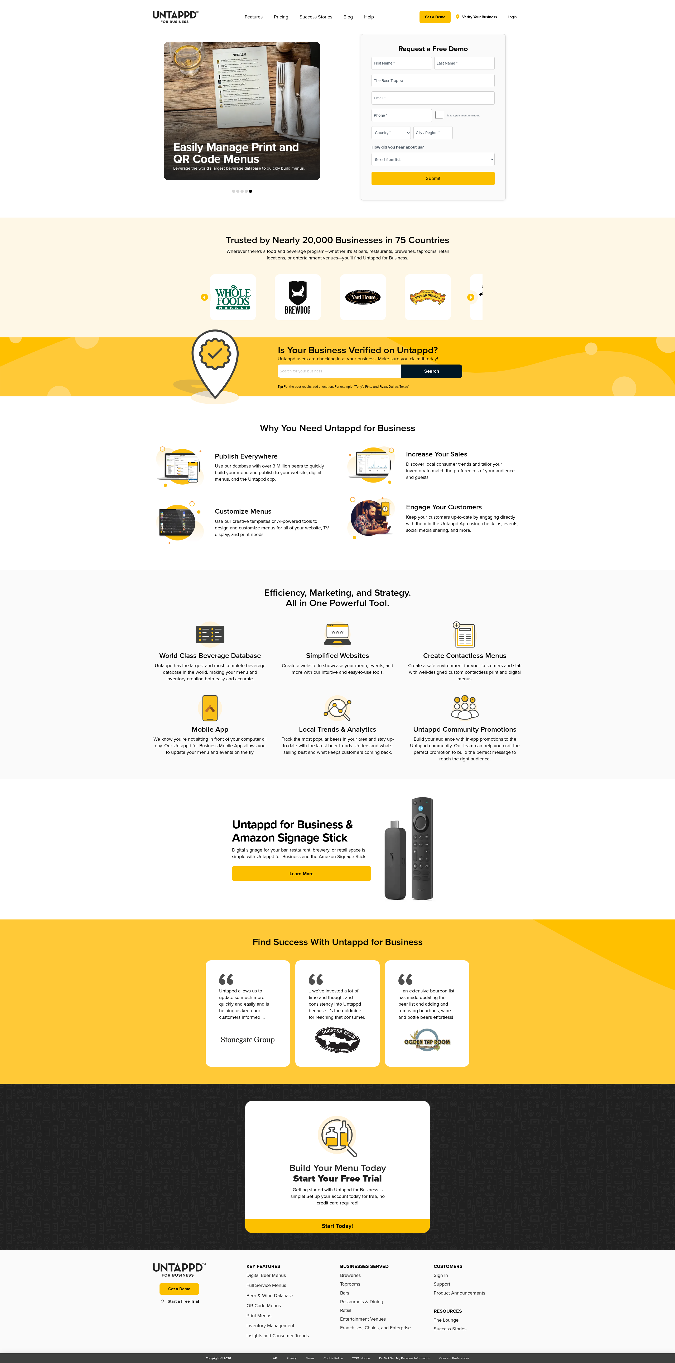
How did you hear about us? (398, 147)
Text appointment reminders (463, 115)
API (275, 1358)
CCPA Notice (361, 1358)
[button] (253, 17)
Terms (310, 1358)
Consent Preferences (454, 1358)
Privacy (292, 1358)
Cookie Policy (333, 1358)
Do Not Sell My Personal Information (404, 1358)
